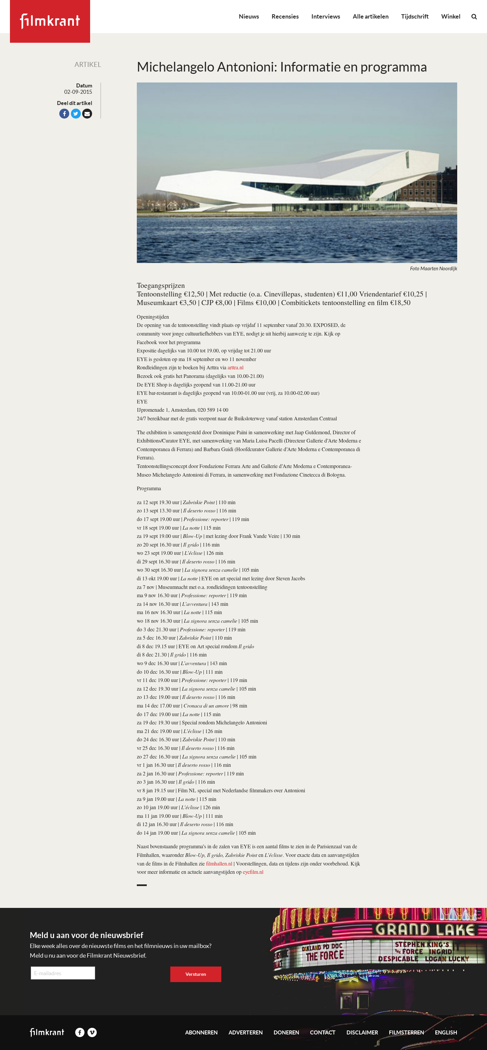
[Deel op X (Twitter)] (76, 114)
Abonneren (201, 1032)
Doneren (286, 1032)
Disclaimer (362, 1032)
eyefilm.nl (253, 871)
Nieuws (249, 16)
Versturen (196, 974)
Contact (323, 1032)
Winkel (450, 16)
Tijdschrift (415, 16)
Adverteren (246, 1032)
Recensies (285, 16)
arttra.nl (236, 367)
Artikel (88, 64)
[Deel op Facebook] (64, 114)
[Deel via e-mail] (87, 114)
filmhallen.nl (219, 863)
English (446, 1032)
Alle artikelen (371, 16)
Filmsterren (406, 1032)
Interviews (325, 16)
